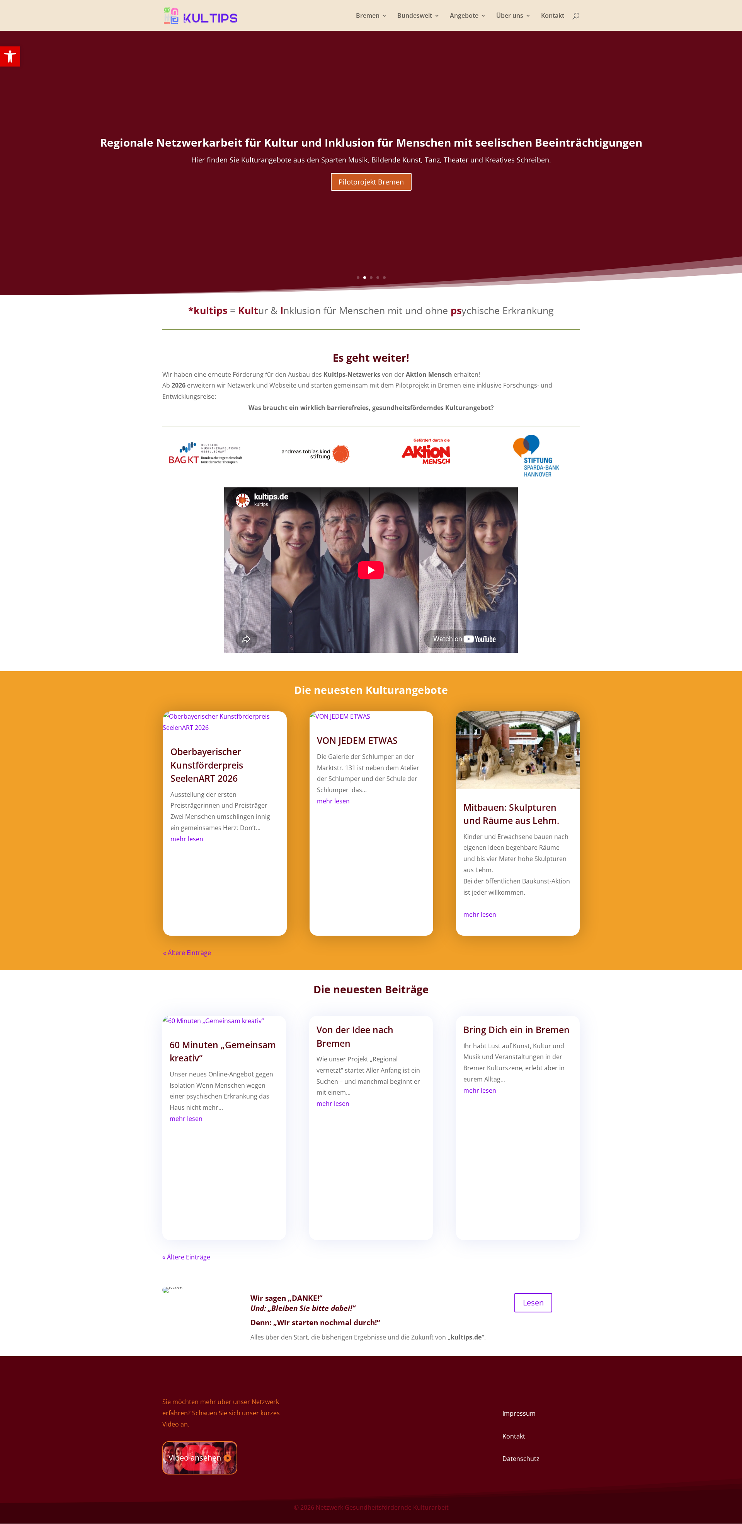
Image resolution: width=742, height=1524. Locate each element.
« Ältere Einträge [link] (187, 952)
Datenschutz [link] (520, 1458)
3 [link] (371, 277)
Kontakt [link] (552, 16)
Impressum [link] (519, 1413)
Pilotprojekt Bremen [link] (371, 181)
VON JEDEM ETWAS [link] (357, 740)
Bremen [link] (368, 16)
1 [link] (358, 277)
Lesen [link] (533, 1302)
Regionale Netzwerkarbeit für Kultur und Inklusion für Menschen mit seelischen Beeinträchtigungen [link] (371, 142)
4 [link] (377, 277)
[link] (10, 56)
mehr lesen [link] (186, 839)
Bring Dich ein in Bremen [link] (516, 1029)
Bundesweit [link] (414, 16)
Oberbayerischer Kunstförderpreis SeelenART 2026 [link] (206, 764)
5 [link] (384, 277)
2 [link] (364, 277)
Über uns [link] (509, 16)
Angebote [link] (464, 16)
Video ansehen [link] (194, 1457)
